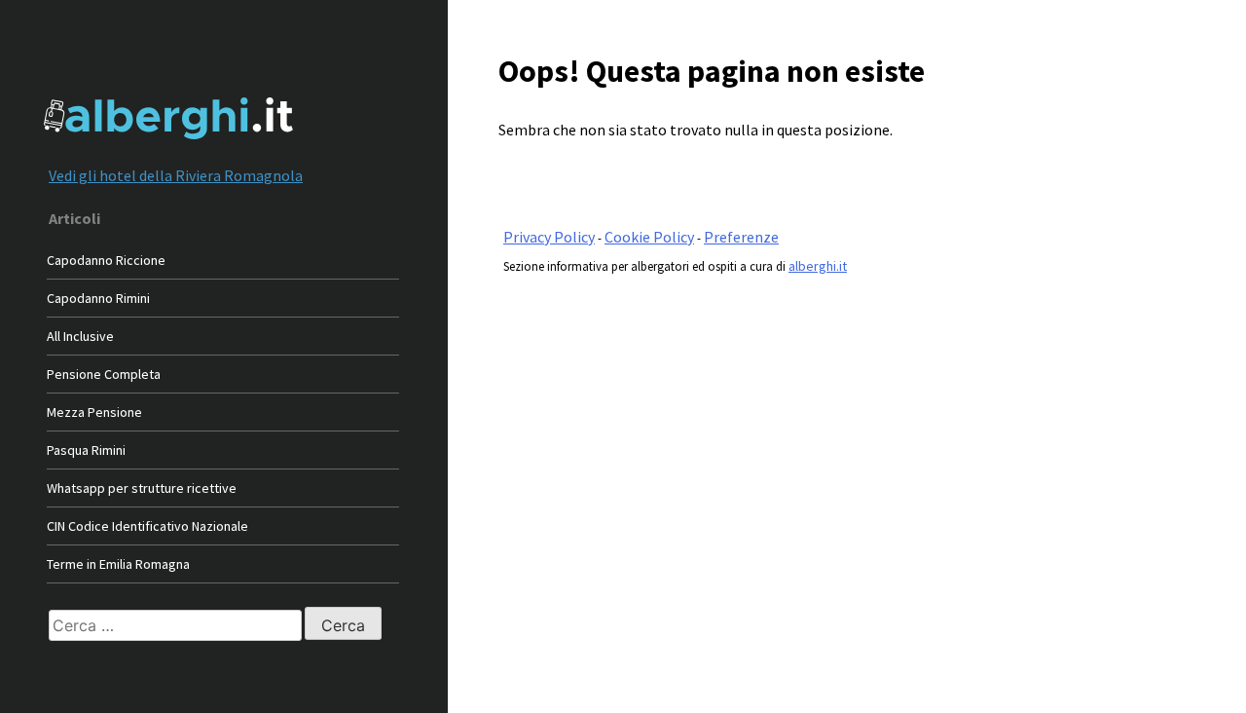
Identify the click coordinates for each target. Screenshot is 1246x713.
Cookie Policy (649, 236)
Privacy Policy (549, 236)
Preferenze (741, 236)
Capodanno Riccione (106, 260)
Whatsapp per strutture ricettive (142, 488)
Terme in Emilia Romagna (118, 564)
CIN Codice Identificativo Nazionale (147, 526)
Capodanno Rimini (98, 298)
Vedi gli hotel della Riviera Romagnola (176, 175)
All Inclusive (80, 336)
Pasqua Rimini (86, 450)
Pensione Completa (104, 374)
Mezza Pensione (94, 412)
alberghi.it (817, 266)
